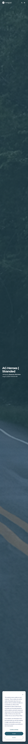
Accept (14, 733)
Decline (14, 737)
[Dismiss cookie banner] (22, 694)
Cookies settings (14, 729)
